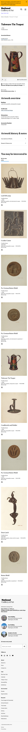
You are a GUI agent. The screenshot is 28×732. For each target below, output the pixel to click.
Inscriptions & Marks (6, 139)
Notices (2, 727)
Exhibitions (3, 685)
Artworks (6, 16)
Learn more (12, 4)
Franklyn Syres (4, 38)
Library (2, 710)
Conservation (4, 708)
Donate (2, 691)
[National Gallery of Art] (14, 600)
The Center (3, 705)
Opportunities (4, 694)
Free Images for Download (7, 700)
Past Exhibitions (4, 716)
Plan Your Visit (4, 674)
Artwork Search (4, 703)
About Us (3, 662)
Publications (4, 718)
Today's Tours (4, 679)
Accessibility (4, 682)
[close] (26, 2)
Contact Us (3, 668)
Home (2, 16)
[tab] (5, 159)
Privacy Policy (3, 729)
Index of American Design (7, 110)
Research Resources (6, 143)
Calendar (3, 677)
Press (2, 665)
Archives (3, 713)
